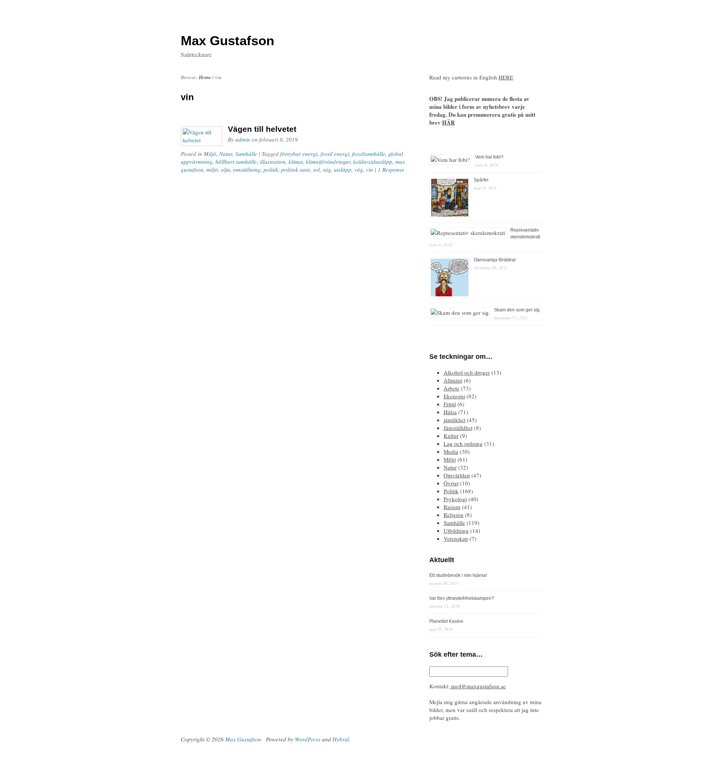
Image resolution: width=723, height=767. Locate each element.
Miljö (210, 153)
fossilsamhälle (368, 153)
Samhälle (246, 153)
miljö (212, 169)
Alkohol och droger (467, 372)
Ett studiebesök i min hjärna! (458, 575)
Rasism (452, 507)
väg (358, 169)
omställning (247, 169)
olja (225, 169)
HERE (506, 77)
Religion (454, 514)
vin (369, 169)
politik (271, 169)
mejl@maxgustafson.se (478, 686)
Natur (225, 153)
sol (316, 169)
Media (451, 451)
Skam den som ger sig (517, 310)
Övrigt (451, 483)
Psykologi (455, 499)
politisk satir (295, 169)
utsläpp (342, 169)
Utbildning (456, 530)
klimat (295, 161)
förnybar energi (298, 153)
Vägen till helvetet (262, 129)
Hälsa (450, 412)
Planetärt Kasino (446, 621)
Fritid (450, 404)
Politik (451, 491)
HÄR (448, 122)
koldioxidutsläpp (372, 161)
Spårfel (481, 180)
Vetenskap (456, 538)
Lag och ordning (463, 443)
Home (205, 77)
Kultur (451, 435)
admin (242, 139)
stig (327, 169)
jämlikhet (454, 420)
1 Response (391, 169)
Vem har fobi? (489, 157)
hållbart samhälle (236, 161)
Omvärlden (457, 475)
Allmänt (453, 380)
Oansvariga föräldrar (495, 259)
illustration (272, 161)
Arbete (451, 388)
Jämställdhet (458, 428)
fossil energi (334, 153)
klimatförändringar (328, 161)
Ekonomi (454, 396)
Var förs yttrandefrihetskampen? (461, 598)
